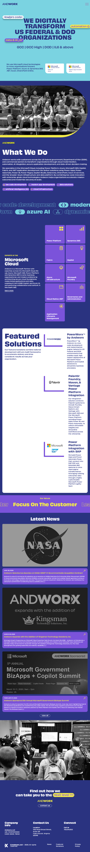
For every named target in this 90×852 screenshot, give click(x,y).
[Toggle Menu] (87, 4)
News (49, 844)
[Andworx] (10, 4)
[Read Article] (45, 554)
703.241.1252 (68, 829)
